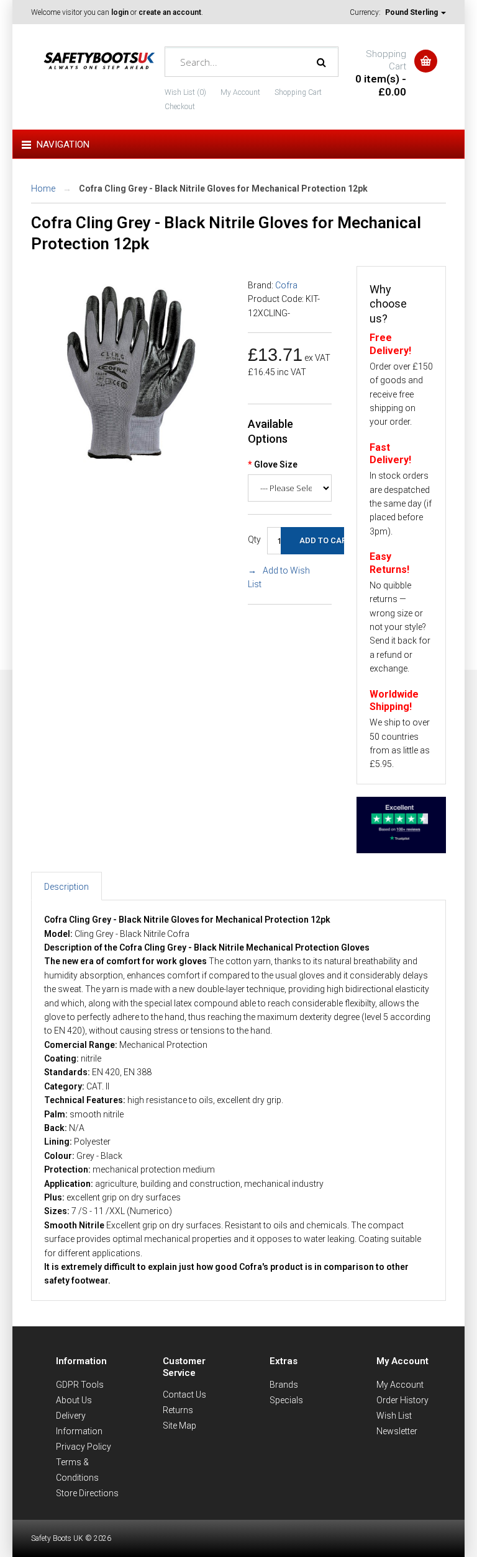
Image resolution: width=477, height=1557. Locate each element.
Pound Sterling (412, 12)
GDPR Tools (80, 1385)
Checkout (180, 106)
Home (43, 188)
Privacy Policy (83, 1447)
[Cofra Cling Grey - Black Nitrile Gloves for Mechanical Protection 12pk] (130, 467)
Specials (286, 1400)
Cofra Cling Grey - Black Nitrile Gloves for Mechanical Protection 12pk (223, 188)
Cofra (286, 285)
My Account (240, 92)
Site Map (179, 1426)
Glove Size (276, 464)
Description (66, 887)
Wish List (394, 1416)
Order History (402, 1400)
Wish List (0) (185, 92)
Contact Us (184, 1395)
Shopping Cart (298, 92)
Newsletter (396, 1431)
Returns (178, 1410)
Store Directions (87, 1493)
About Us (74, 1400)
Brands (284, 1385)
